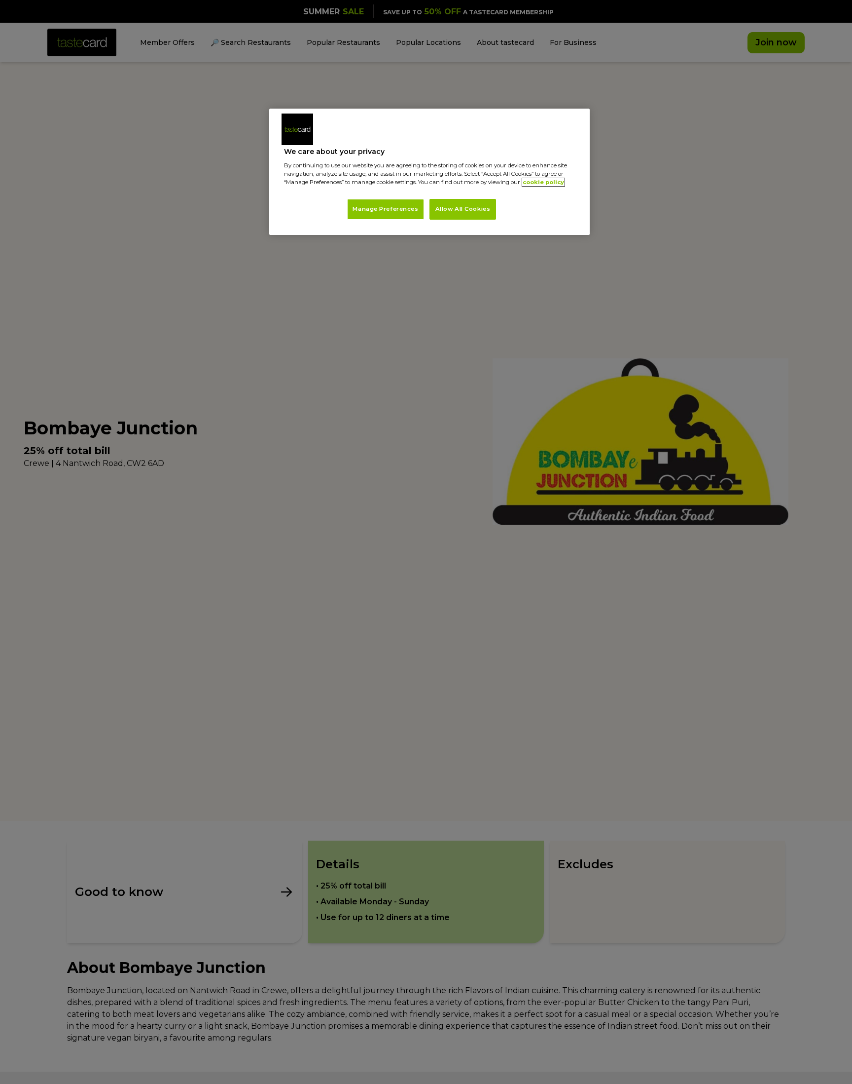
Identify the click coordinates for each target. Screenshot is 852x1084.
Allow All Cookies (463, 208)
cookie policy (543, 182)
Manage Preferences (385, 208)
